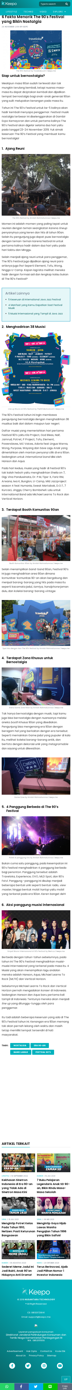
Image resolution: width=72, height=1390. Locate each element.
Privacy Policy (36, 1355)
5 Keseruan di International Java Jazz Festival (34, 299)
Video (43, 11)
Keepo (25, 27)
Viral (4, 1219)
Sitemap (51, 1355)
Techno (28, 11)
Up (66, 1379)
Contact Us (46, 1351)
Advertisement (15, 1351)
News (39, 1263)
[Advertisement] (36, 1099)
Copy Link (65, 1387)
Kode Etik (60, 1351)
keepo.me (65, 648)
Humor (40, 1176)
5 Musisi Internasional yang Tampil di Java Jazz (35, 313)
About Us (21, 1355)
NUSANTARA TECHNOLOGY (40, 1299)
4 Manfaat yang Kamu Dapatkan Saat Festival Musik (35, 306)
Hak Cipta (31, 1351)
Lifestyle (11, 11)
